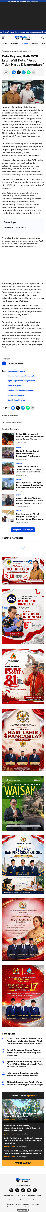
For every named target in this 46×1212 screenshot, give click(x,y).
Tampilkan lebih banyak (23, 529)
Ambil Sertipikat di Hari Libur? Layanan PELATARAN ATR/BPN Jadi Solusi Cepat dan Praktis (23, 1140)
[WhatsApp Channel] (35, 1190)
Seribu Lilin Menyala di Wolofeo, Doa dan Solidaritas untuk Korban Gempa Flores (30, 436)
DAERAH (25, 44)
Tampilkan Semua (15, 363)
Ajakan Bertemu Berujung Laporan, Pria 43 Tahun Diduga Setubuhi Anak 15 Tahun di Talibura (25, 1064)
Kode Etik (13, 1200)
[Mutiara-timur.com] (23, 37)
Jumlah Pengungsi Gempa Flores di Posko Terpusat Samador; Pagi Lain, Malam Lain (24, 1052)
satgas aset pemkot (16, 395)
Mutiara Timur (28, 1204)
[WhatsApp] (29, 72)
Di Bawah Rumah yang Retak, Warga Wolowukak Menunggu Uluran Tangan (25, 1083)
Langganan (21, 1195)
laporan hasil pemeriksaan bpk (21, 376)
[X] (19, 72)
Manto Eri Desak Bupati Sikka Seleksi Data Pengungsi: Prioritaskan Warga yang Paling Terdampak (27, 453)
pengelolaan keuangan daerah (21, 390)
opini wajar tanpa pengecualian (21, 380)
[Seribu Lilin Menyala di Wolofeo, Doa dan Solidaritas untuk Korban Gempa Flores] (8, 439)
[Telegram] (24, 72)
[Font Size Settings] (6, 72)
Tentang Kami (9, 1195)
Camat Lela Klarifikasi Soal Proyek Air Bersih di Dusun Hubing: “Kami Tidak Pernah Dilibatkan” (29, 501)
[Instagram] (11, 1190)
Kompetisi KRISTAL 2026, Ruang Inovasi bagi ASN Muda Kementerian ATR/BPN (23, 1152)
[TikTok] (23, 1190)
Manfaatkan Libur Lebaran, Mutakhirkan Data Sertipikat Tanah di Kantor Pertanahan (22, 1128)
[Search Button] (42, 37)
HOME (5, 44)
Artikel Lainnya (23, 1163)
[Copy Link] (33, 72)
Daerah (19, 448)
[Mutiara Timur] (23, 1181)
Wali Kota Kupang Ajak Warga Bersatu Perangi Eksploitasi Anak (22, 1114)
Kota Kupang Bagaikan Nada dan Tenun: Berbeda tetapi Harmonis (23, 1074)
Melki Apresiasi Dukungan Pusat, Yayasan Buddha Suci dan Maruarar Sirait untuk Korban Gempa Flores (29, 485)
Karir (35, 1200)
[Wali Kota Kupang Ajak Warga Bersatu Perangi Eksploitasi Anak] (23, 1111)
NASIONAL (15, 44)
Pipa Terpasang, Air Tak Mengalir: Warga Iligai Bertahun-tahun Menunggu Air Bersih (29, 516)
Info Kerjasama (25, 1200)
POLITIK (35, 44)
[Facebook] (14, 72)
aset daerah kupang (16, 371)
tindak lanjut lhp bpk (17, 400)
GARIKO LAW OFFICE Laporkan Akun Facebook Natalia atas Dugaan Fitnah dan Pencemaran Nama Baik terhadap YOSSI (25, 1041)
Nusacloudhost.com (15, 1207)
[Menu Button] (3, 37)
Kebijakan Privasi (35, 1195)
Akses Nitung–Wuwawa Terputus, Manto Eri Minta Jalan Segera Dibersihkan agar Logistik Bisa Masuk (28, 469)
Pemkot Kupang (14, 385)
